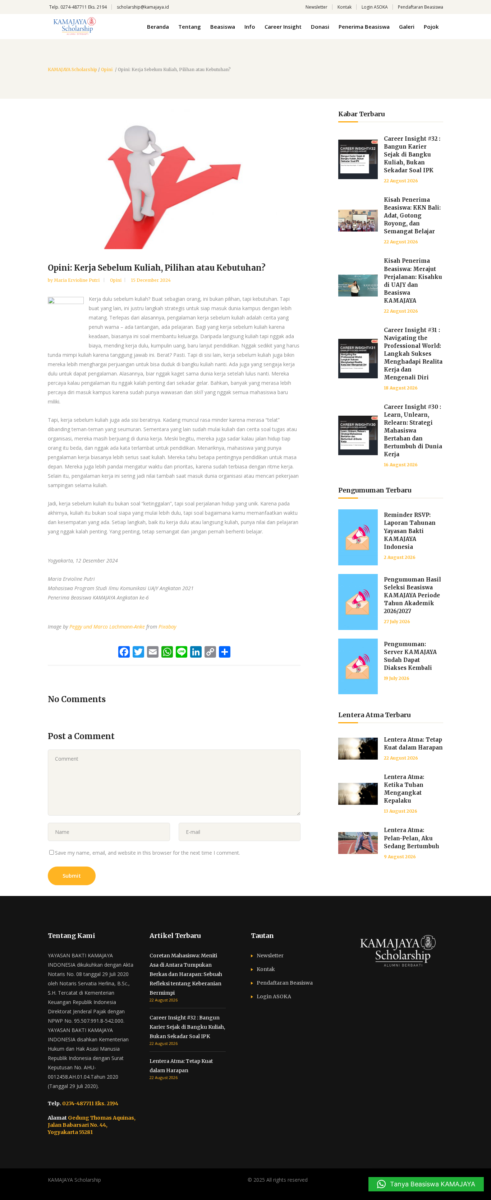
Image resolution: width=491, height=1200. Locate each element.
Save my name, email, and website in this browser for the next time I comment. (147, 852)
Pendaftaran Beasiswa (420, 7)
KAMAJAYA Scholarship (72, 69)
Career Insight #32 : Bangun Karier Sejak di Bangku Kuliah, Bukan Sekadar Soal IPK (412, 154)
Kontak (345, 7)
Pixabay (167, 626)
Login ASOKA (375, 7)
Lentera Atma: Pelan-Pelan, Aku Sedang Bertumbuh (411, 838)
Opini (107, 69)
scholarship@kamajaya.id (143, 7)
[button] (426, 1184)
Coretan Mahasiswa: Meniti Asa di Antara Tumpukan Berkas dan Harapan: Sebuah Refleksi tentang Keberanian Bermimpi (186, 974)
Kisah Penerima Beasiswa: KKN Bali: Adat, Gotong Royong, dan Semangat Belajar (412, 215)
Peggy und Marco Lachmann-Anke (107, 626)
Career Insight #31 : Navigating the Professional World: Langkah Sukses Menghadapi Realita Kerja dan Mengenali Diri (413, 354)
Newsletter (316, 7)
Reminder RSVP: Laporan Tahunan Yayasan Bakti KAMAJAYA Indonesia (410, 531)
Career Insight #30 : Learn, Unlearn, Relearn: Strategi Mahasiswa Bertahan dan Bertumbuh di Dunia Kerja (413, 430)
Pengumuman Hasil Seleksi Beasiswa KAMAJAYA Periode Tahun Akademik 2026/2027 (412, 595)
